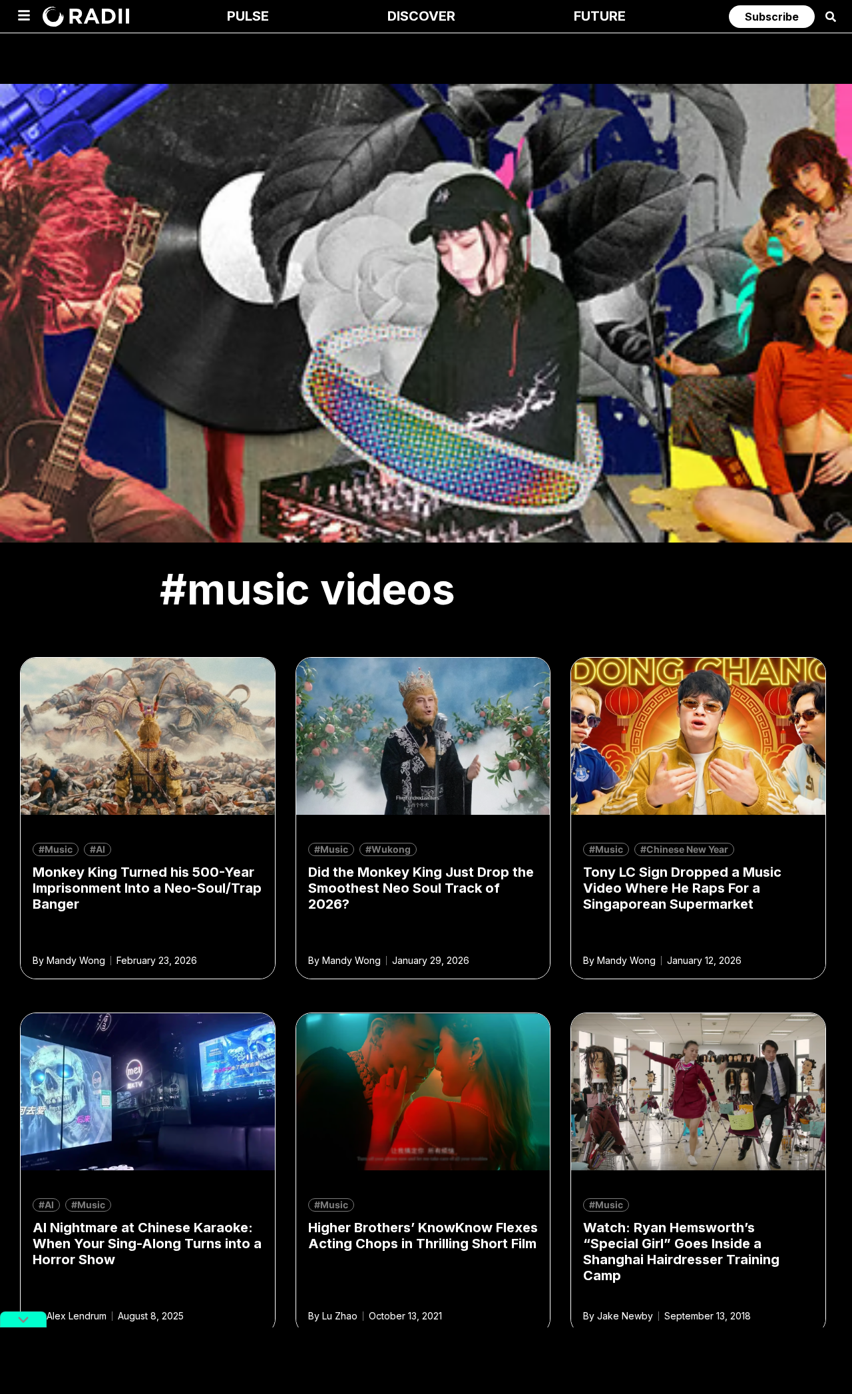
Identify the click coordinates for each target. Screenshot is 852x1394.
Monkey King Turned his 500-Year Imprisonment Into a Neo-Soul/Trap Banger (147, 888)
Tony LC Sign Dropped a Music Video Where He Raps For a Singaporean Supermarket (682, 888)
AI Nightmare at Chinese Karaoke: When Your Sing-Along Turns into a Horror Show (147, 1244)
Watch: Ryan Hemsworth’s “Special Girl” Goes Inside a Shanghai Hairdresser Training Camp (681, 1251)
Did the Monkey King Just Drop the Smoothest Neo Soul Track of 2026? (421, 888)
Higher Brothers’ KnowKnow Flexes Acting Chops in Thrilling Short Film (423, 1236)
